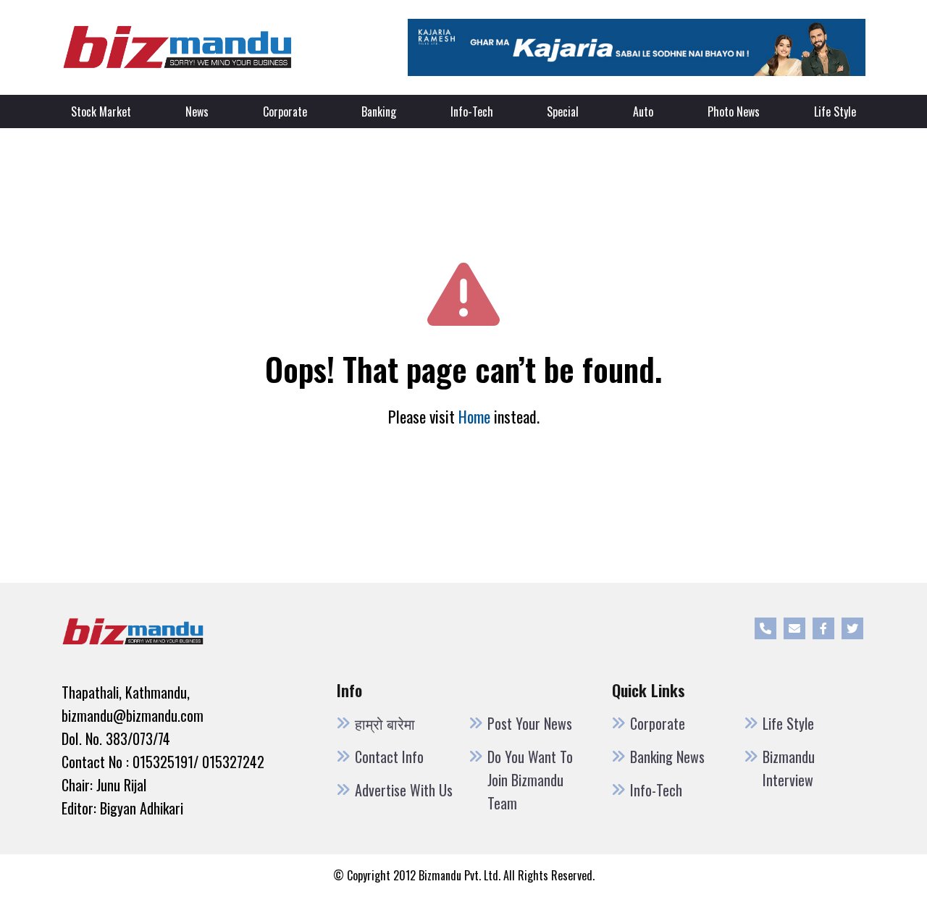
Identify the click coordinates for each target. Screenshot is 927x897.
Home (474, 416)
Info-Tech (471, 111)
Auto (643, 111)
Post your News (529, 723)
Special (563, 111)
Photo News (734, 111)
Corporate (285, 111)
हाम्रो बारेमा (385, 723)
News (197, 111)
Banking (378, 111)
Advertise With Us (404, 790)
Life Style (835, 111)
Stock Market (101, 111)
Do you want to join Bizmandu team (530, 780)
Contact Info (389, 756)
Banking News (667, 756)
